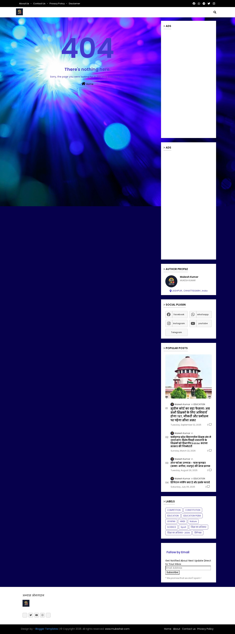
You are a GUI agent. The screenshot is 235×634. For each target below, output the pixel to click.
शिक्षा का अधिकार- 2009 (178, 532)
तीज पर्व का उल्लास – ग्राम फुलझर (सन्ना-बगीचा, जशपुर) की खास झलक (190, 464)
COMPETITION (174, 510)
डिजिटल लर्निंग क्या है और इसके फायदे (190, 482)
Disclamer (74, 3)
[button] (214, 12)
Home (89, 84)
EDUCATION (173, 515)
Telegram (176, 332)
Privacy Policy (57, 3)
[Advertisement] (188, 83)
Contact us (39, 3)
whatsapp (203, 314)
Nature (193, 521)
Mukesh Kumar (189, 277)
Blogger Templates (46, 629)
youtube (203, 323)
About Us (24, 3)
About (176, 629)
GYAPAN (171, 521)
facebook (178, 314)
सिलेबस (197, 532)
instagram (179, 323)
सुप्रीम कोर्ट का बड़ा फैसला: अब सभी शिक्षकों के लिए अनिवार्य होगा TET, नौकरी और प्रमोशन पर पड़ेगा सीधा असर (190, 414)
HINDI (182, 521)
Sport (183, 527)
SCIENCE (171, 527)
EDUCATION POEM (192, 515)
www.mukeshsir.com (117, 629)
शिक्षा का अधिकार (198, 527)
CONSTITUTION (192, 510)
